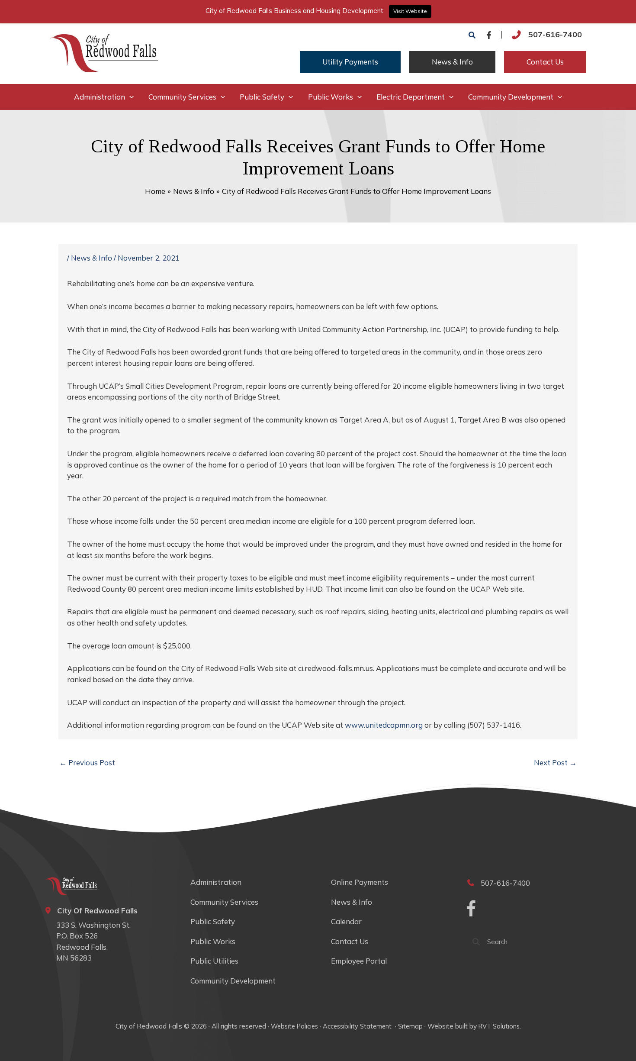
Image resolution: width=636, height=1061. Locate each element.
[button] (472, 35)
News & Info (91, 257)
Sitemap (410, 1026)
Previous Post (87, 762)
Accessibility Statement (358, 1026)
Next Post (555, 762)
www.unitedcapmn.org (384, 724)
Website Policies (294, 1026)
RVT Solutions (499, 1026)
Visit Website (410, 11)
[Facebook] (489, 35)
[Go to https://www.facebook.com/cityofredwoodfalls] (471, 909)
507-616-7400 (555, 34)
